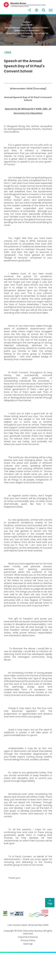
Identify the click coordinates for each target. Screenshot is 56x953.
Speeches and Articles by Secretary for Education (27, 34)
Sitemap (28, 943)
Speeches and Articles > (27, 30)
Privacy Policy (28, 940)
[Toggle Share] (29, 10)
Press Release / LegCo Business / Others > (27, 27)
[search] (43, 10)
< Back (7, 52)
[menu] (50, 10)
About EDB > (27, 24)
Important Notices (28, 937)
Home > (27, 22)
